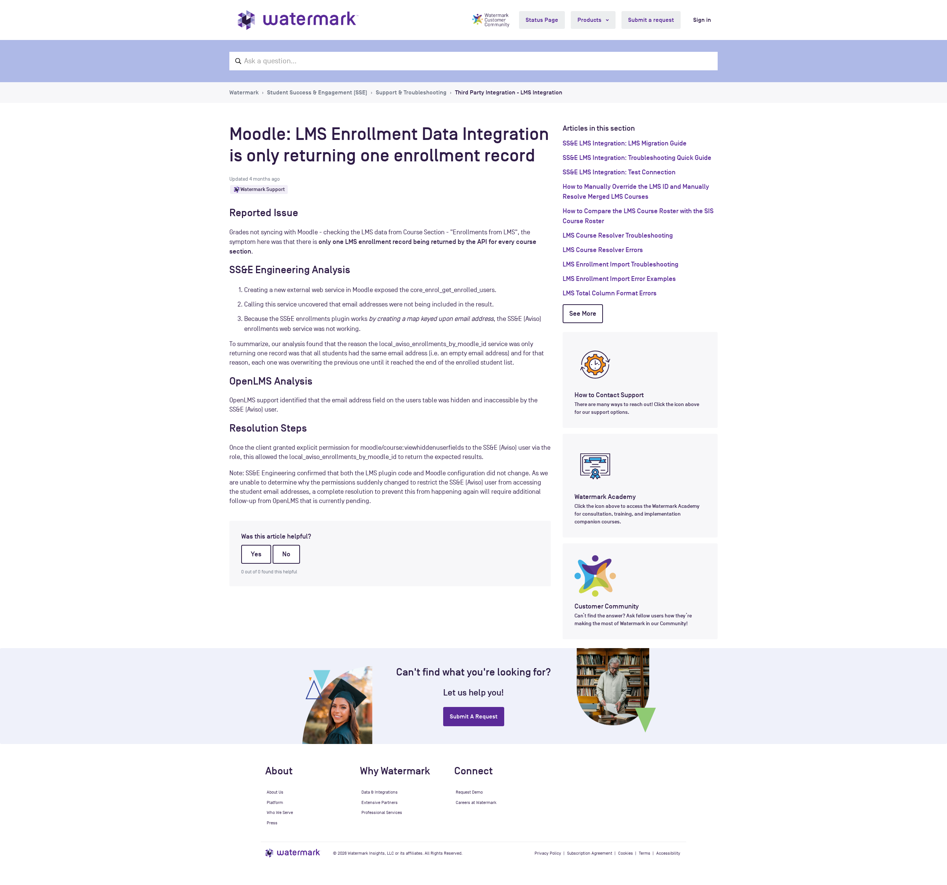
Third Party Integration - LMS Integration (508, 92)
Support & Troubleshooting (411, 92)
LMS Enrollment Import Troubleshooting (620, 264)
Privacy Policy (548, 853)
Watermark (244, 92)
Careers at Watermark (476, 802)
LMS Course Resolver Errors (603, 250)
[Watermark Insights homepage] (293, 853)
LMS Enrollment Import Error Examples (619, 279)
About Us (275, 792)
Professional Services (381, 812)
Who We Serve (280, 812)
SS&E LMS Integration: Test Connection (619, 172)
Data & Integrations (379, 792)
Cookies (625, 853)
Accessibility (668, 853)
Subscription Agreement (589, 853)
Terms (644, 853)
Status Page (542, 20)
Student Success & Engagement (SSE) (317, 92)
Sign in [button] (702, 20)
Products (590, 20)
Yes (256, 554)
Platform (275, 802)
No (286, 554)
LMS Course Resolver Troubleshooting (618, 235)
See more (582, 313)
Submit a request (651, 20)
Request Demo (469, 792)
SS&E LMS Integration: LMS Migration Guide (625, 143)
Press (272, 822)
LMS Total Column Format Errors (610, 293)
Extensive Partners (379, 802)
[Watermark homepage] (298, 20)
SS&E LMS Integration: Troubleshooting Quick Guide (637, 158)
